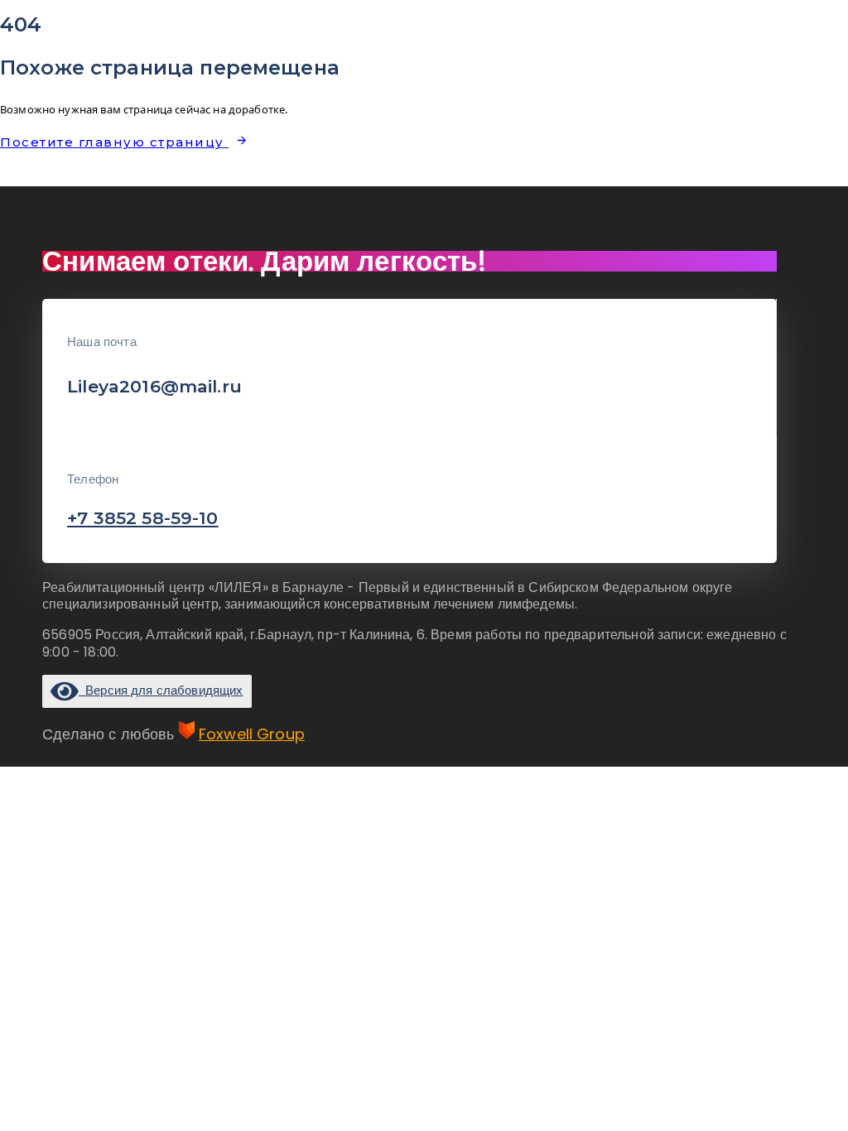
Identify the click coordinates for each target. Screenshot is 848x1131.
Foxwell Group (252, 734)
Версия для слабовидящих (161, 690)
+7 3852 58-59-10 (142, 518)
